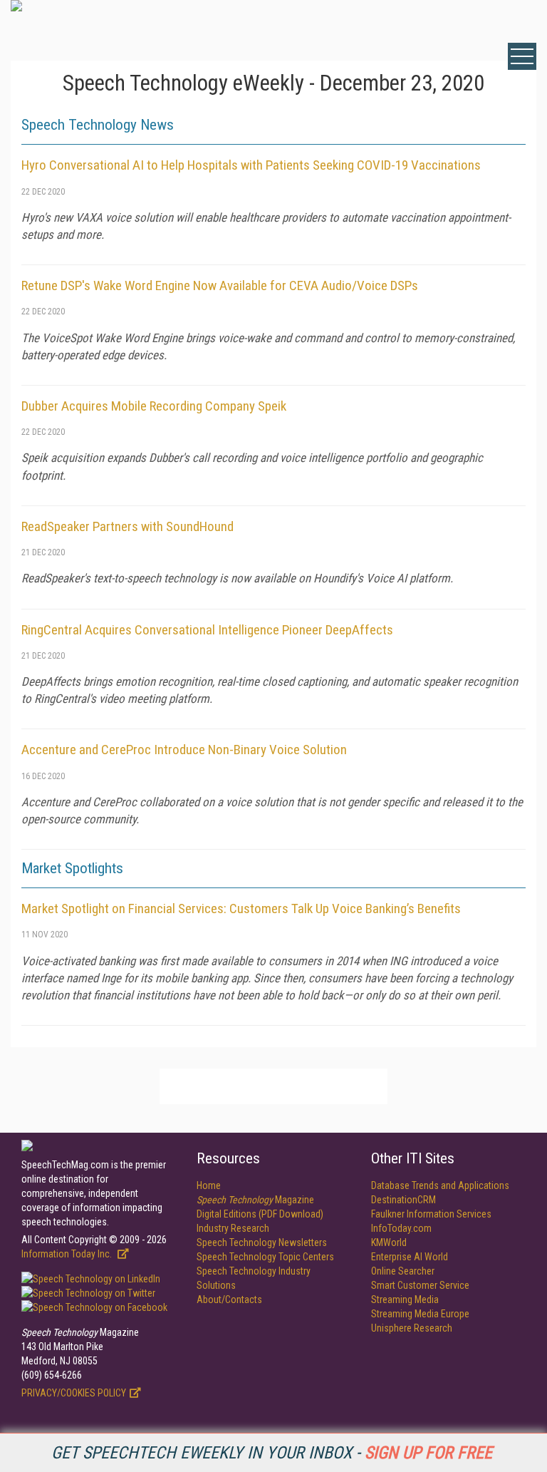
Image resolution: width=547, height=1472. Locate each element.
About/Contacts (229, 1299)
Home (209, 1185)
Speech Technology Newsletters (262, 1242)
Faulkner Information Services (431, 1214)
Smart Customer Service (420, 1285)
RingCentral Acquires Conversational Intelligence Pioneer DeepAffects (207, 630)
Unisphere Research (411, 1328)
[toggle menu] (522, 56)
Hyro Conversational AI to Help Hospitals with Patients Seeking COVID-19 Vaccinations (251, 165)
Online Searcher (402, 1271)
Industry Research (233, 1228)
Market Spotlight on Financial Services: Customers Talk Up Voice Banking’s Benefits (241, 908)
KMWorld (389, 1242)
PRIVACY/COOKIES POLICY (73, 1393)
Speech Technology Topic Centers (265, 1256)
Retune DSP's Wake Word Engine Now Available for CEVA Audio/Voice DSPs (219, 285)
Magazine (255, 1199)
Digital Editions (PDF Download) (260, 1214)
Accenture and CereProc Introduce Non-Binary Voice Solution (184, 749)
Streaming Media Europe (420, 1313)
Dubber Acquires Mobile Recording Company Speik (153, 406)
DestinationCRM (403, 1199)
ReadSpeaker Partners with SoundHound (127, 526)
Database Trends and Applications (440, 1185)
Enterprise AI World (409, 1256)
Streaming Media (405, 1299)
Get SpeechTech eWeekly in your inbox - (271, 1453)
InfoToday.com (401, 1228)
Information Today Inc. (67, 1254)
